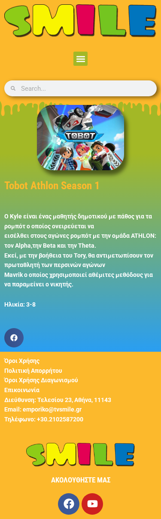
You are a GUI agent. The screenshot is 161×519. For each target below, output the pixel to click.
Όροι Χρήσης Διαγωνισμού (41, 380)
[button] (80, 59)
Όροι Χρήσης (21, 360)
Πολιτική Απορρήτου (33, 370)
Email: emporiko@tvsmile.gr (43, 409)
